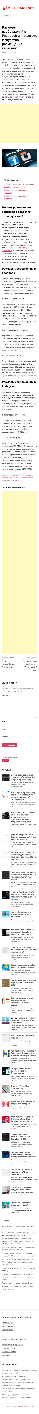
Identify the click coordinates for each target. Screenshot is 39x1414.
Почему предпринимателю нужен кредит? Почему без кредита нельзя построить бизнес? (19, 1276)
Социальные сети (25, 477)
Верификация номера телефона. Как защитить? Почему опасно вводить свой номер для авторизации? (18, 1241)
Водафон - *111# (8, 1348)
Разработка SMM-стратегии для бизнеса (18, 1283)
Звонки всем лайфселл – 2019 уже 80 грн (30, 664)
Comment (6, 695)
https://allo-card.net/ (26, 1406)
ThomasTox (6, 1376)
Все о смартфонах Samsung (8, 662)
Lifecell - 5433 (8, 1330)
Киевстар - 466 (8, 1326)
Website (5, 737)
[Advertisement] (19, 123)
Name (4, 722)
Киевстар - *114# (9, 1352)
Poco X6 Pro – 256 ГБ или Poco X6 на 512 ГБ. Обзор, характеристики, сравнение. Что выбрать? (18, 1262)
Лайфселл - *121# (9, 1355)
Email (4, 729)
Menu (7, 15)
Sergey (4, 1389)
